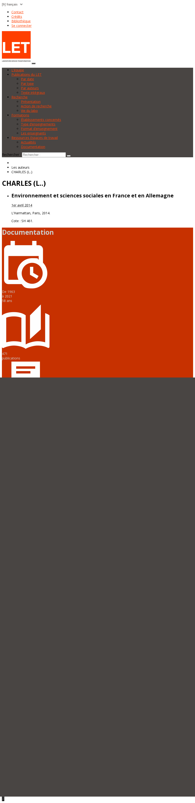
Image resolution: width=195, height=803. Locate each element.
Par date (27, 79)
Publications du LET (26, 74)
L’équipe (17, 70)
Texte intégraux (33, 92)
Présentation (31, 101)
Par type (27, 83)
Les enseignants (33, 133)
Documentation (33, 146)
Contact (17, 12)
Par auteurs (30, 88)
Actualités (28, 142)
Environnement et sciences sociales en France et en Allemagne (92, 195)
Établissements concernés (41, 119)
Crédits (16, 16)
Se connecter (21, 25)
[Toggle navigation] (33, 63)
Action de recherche (36, 106)
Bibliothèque (21, 21)
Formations (20, 115)
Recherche (19, 97)
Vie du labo (29, 110)
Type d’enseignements (38, 124)
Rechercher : (11, 154)
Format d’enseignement (39, 128)
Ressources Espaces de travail (34, 137)
